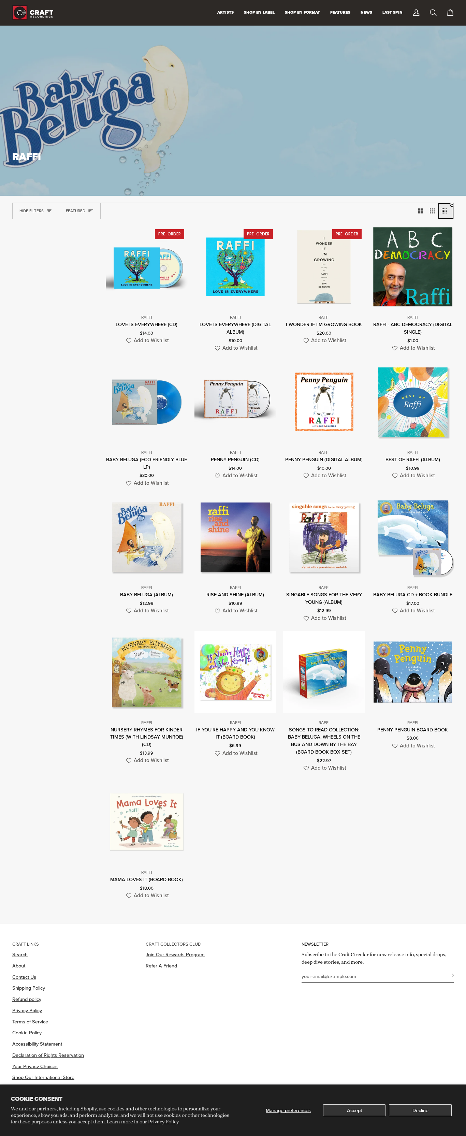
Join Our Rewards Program (175, 954)
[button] (146, 340)
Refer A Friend (161, 965)
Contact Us (24, 976)
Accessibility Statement (37, 1043)
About (18, 965)
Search (20, 954)
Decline (420, 1110)
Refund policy (26, 999)
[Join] (448, 975)
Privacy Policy (163, 1121)
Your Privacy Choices (35, 1066)
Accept (354, 1110)
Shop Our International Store (43, 1077)
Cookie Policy (27, 1032)
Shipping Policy (28, 987)
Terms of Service (30, 1021)
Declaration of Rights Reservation (48, 1055)
